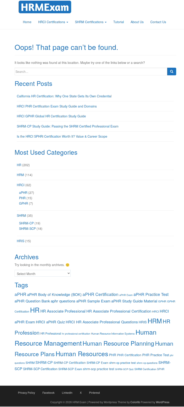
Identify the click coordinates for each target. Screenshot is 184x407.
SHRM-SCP (27, 228)
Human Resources (82, 353)
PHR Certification (129, 355)
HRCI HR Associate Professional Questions (102, 321)
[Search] (171, 71)
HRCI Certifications (52, 22)
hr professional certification (76, 333)
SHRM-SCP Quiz (124, 369)
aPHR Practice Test (151, 294)
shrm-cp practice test (122, 362)
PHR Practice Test (155, 354)
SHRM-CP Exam (97, 362)
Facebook (48, 392)
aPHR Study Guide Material (134, 301)
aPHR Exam (126, 295)
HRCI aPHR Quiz (50, 321)
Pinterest (94, 392)
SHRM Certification (145, 369)
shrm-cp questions (147, 363)
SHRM (21, 215)
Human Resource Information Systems (113, 333)
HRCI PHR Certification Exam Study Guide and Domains (57, 106)
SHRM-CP (26, 223)
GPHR (23, 203)
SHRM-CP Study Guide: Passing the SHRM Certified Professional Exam (67, 126)
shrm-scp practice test (98, 369)
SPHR (160, 369)
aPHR (23, 192)
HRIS (20, 241)
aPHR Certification (100, 294)
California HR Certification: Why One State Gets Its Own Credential (64, 96)
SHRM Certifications (89, 22)
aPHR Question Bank (32, 301)
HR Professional (50, 333)
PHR (22, 198)
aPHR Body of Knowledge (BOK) (54, 294)
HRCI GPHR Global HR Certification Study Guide (51, 116)
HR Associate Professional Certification (118, 311)
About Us (137, 22)
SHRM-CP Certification (70, 362)
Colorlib (135, 402)
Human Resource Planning (118, 343)
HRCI (20, 185)
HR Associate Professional (62, 311)
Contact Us (158, 22)
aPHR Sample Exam (93, 301)
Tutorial (118, 22)
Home (27, 22)
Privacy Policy (26, 392)
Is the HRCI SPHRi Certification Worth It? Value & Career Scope (62, 136)
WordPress (162, 402)
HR (19, 165)
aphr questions (63, 301)
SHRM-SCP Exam (70, 369)
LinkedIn (67, 392)
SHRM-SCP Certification (40, 369)
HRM (20, 174)
